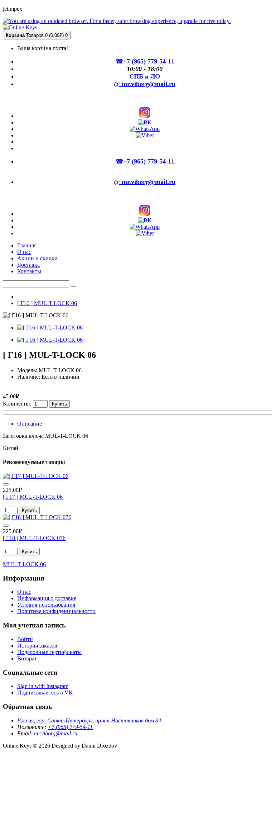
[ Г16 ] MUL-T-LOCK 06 (47, 303)
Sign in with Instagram (42, 686)
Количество (17, 403)
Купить (59, 404)
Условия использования (46, 605)
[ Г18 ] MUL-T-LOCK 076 (34, 538)
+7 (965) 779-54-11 (70, 727)
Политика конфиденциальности (56, 611)
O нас (24, 592)
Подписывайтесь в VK (45, 692)
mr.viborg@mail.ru (55, 733)
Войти (25, 639)
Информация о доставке (46, 598)
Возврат (27, 658)
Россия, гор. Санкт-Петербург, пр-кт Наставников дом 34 (89, 720)
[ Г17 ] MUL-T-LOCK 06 (33, 497)
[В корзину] (6, 484)
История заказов (37, 646)
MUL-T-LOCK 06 (24, 564)
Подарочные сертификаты (49, 652)
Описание (29, 424)
